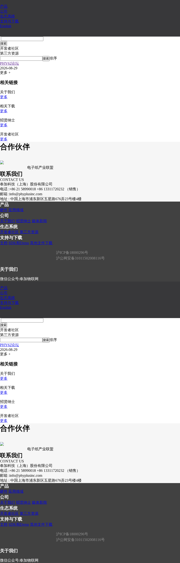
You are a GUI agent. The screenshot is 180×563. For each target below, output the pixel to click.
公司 (4, 11)
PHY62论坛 (9, 63)
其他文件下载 (41, 243)
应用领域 (15, 210)
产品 (4, 6)
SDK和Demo (18, 243)
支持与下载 (9, 21)
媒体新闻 (39, 221)
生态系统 (7, 16)
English (5, 26)
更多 (4, 97)
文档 (4, 243)
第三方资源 (29, 232)
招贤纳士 (23, 221)
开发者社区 (9, 232)
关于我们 (7, 221)
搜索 (3, 43)
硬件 (4, 210)
